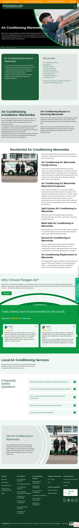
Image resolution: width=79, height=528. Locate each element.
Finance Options (52, 490)
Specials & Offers (52, 493)
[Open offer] (77, 290)
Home (2, 47)
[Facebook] (64, 500)
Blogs (3, 493)
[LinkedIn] (72, 500)
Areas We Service (6, 485)
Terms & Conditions (55, 523)
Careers (65, 485)
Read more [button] (7, 345)
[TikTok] (76, 500)
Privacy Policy (65, 523)
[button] (16, 318)
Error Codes (51, 479)
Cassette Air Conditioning (39, 495)
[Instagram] (68, 500)
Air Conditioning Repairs (23, 484)
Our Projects (4, 482)
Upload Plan (66, 482)
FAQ (49, 482)
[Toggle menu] (75, 6)
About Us (3, 479)
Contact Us (6, 293)
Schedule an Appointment (70, 479)
